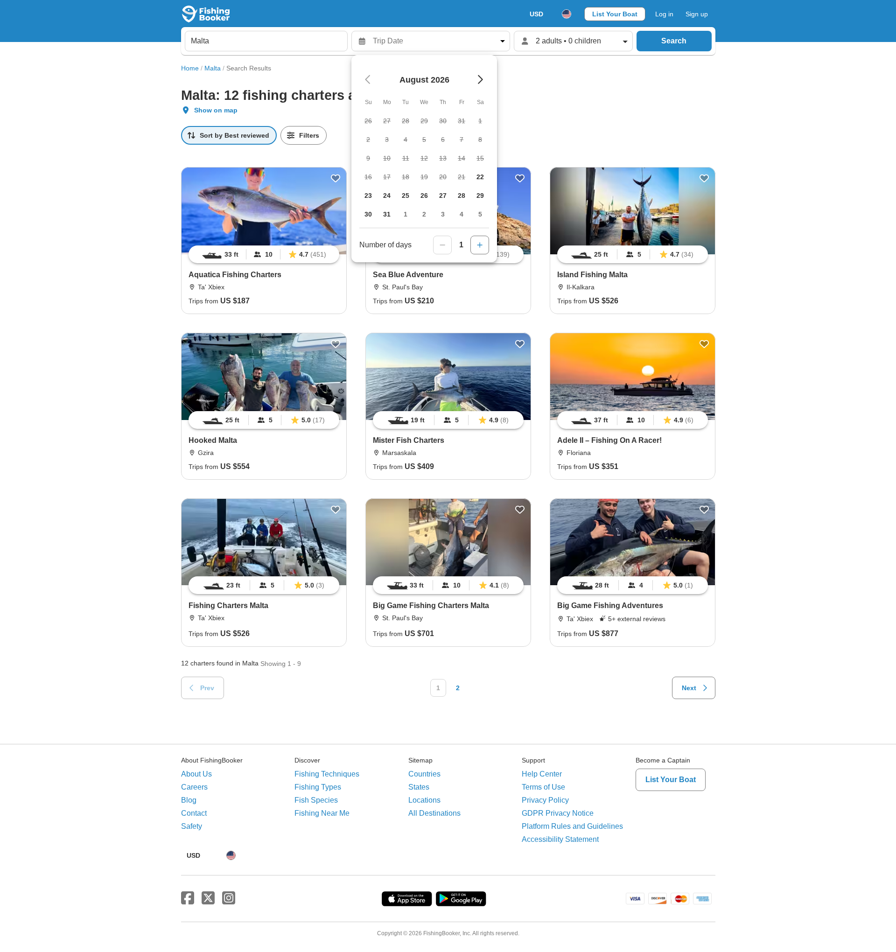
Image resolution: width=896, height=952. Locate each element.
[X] (208, 898)
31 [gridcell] (387, 214)
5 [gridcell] (480, 214)
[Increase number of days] (479, 245)
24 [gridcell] (387, 195)
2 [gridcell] (424, 214)
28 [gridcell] (461, 195)
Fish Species (316, 800)
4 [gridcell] (461, 214)
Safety (191, 826)
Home (190, 68)
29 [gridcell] (480, 195)
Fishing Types (317, 787)
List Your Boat (614, 14)
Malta (212, 68)
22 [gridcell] (480, 177)
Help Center (542, 774)
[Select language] (566, 14)
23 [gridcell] (368, 195)
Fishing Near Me (322, 813)
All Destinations (434, 813)
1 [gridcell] (405, 214)
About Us (196, 774)
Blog (188, 800)
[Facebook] (187, 898)
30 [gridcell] (368, 214)
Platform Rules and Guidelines (572, 826)
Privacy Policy (545, 800)
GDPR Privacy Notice (558, 813)
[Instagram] (228, 898)
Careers (194, 787)
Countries (424, 774)
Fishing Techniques (326, 774)
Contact (194, 813)
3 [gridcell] (443, 214)
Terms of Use (543, 787)
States (418, 787)
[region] (264, 254)
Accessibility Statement (560, 839)
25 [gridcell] (405, 195)
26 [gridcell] (424, 195)
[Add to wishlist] (335, 178)
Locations (424, 800)
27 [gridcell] (443, 195)
